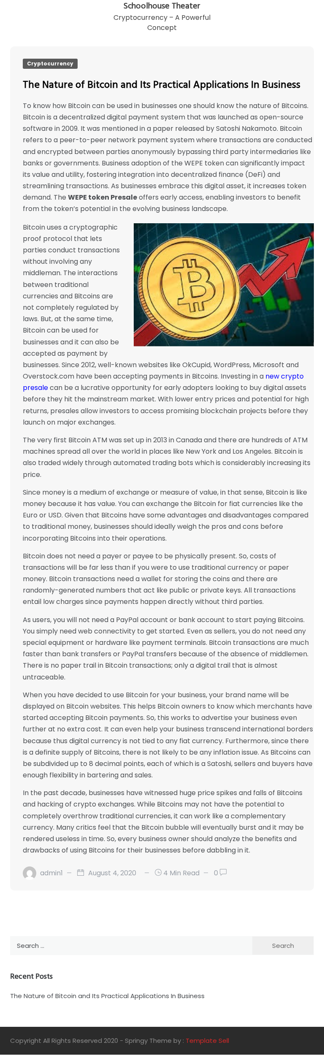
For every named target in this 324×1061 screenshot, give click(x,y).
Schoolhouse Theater (162, 6)
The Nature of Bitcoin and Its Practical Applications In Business (161, 85)
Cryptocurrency (50, 63)
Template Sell (207, 1040)
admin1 (51, 873)
